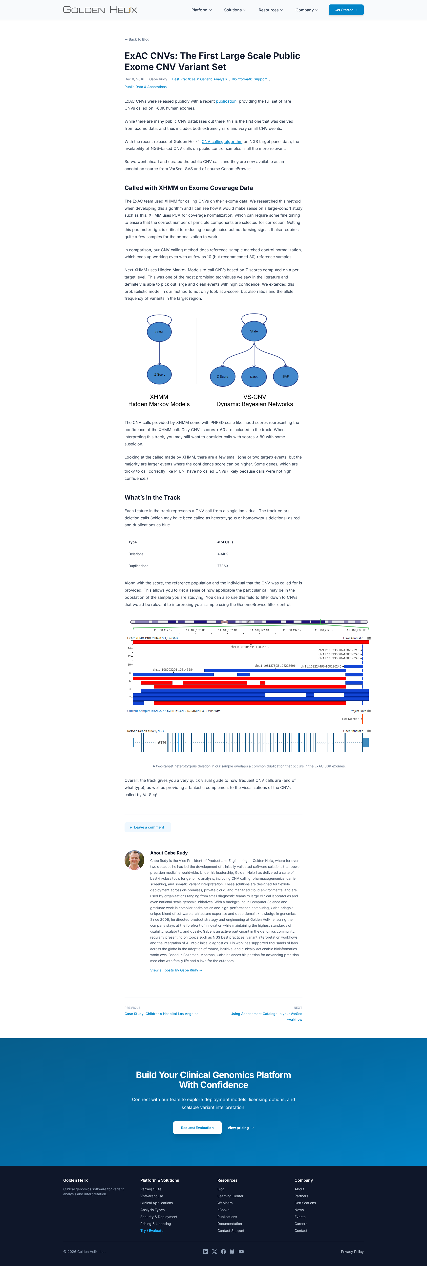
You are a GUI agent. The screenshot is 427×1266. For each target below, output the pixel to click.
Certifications (305, 1203)
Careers (301, 1223)
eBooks (223, 1210)
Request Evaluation (197, 1128)
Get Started (346, 10)
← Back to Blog (137, 39)
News (299, 1210)
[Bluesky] (232, 1251)
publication (226, 101)
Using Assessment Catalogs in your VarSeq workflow (266, 1016)
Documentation (229, 1223)
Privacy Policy (352, 1251)
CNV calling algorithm (222, 141)
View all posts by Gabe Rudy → (176, 970)
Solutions (233, 9)
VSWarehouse (151, 1196)
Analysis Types (152, 1210)
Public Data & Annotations (146, 87)
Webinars (225, 1203)
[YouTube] (241, 1251)
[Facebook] (223, 1251)
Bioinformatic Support (249, 79)
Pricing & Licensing (155, 1223)
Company (305, 9)
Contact (301, 1230)
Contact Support (230, 1230)
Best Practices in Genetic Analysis (199, 79)
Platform (199, 9)
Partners (301, 1196)
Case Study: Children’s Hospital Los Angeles (161, 1014)
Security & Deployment (158, 1217)
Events (300, 1217)
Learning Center (230, 1196)
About (299, 1189)
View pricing (241, 1128)
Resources (269, 9)
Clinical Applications (156, 1203)
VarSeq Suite (150, 1189)
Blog (221, 1189)
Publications (227, 1217)
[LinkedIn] (205, 1251)
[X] (214, 1251)
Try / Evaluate (151, 1230)
